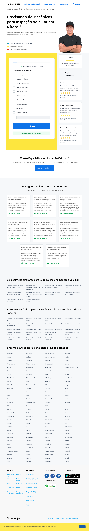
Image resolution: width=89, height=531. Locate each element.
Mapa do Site (30, 500)
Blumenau (68, 392)
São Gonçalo (49, 378)
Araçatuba (48, 461)
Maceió (28, 399)
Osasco (9, 371)
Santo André (29, 367)
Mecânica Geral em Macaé (72, 324)
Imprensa (51, 519)
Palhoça (67, 454)
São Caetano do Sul (31, 385)
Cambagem (20, 108)
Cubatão (9, 458)
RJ (47, 9)
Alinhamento (20, 100)
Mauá (46, 392)
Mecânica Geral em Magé (14, 329)
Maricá (47, 416)
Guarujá (28, 388)
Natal (8, 392)
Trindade (9, 447)
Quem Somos (30, 474)
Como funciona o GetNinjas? (18, 49)
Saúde (18, 487)
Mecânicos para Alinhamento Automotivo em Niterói (15, 286)
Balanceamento (21, 104)
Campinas (48, 367)
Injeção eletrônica (22, 87)
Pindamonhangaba (12, 451)
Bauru (28, 423)
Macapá (47, 458)
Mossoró (67, 451)
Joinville (67, 371)
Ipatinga (9, 440)
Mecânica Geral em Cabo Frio (73, 319)
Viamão (47, 409)
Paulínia (47, 423)
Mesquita (29, 420)
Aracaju (67, 395)
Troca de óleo (20, 96)
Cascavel (9, 427)
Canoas (47, 381)
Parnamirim (10, 416)
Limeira (9, 423)
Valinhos (9, 406)
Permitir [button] (82, 527)
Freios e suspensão (22, 83)
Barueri (67, 360)
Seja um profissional (32, 4)
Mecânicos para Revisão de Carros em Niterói (72, 293)
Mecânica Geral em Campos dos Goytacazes (15, 325)
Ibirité (47, 427)
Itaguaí (28, 454)
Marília (67, 447)
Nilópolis (9, 409)
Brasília (67, 357)
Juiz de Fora (10, 385)
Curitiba (9, 360)
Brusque (9, 454)
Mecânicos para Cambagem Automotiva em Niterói (53, 286)
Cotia (66, 388)
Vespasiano (29, 437)
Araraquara (48, 434)
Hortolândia (49, 399)
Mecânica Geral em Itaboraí (53, 324)
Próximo (31, 126)
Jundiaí (9, 381)
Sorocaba (67, 374)
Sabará (9, 430)
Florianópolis (49, 364)
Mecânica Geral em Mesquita (53, 329)
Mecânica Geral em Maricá (33, 329)
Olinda (66, 399)
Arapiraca (10, 388)
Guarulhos (29, 360)
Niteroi (52, 9)
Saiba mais (53, 526)
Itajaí (8, 395)
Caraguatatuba (49, 430)
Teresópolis (68, 437)
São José (48, 385)
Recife (9, 367)
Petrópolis (48, 420)
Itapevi (47, 395)
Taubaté (28, 413)
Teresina (28, 406)
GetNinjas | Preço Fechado (34, 479)
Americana (29, 416)
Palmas (67, 409)
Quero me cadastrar (44, 168)
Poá (66, 423)
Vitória (28, 381)
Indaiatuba (10, 402)
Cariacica (48, 413)
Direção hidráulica (22, 91)
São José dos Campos (32, 378)
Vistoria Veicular (21, 112)
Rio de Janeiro (49, 353)
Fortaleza (67, 353)
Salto (8, 444)
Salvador (9, 357)
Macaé (66, 413)
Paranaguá (29, 461)
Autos (8, 483)
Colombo (67, 402)
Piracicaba (10, 399)
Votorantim (68, 427)
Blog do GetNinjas (31, 492)
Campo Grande (49, 371)
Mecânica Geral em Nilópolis (73, 329)
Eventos (18, 474)
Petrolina (29, 444)
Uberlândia (68, 381)
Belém (47, 374)
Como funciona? (50, 4)
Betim (28, 395)
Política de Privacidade (71, 519)
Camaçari (67, 416)
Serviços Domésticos (19, 493)
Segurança (64, 4)
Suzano (47, 388)
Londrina (28, 392)
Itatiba (67, 440)
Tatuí (8, 461)
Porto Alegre (11, 364)
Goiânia (28, 357)
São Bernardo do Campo (72, 367)
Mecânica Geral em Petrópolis (50, 333)
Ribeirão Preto (30, 364)
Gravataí (28, 409)
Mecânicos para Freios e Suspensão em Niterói (14, 293)
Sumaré (47, 402)
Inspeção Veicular (40, 9)
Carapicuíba (68, 385)
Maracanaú (10, 437)
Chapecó (28, 440)
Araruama (48, 440)
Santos (67, 364)
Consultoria (10, 487)
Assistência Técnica (10, 475)
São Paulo (29, 353)
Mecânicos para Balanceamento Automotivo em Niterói (34, 287)
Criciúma (48, 444)
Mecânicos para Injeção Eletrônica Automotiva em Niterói (34, 294)
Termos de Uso (59, 519)
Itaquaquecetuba (31, 402)
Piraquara (10, 434)
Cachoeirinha (11, 413)
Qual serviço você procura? (22, 71)
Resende (28, 458)
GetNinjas (10, 9)
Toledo (28, 451)
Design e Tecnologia (10, 493)
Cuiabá (9, 374)
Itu (27, 427)
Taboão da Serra (12, 378)
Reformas (19, 483)
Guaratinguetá (49, 451)
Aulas (8, 479)
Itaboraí (67, 430)
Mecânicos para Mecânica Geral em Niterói (52, 293)
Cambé (67, 458)
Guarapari (67, 444)
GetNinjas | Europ (31, 483)
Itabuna (67, 461)
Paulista (67, 420)
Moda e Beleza (18, 479)
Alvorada (9, 420)
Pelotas (28, 434)
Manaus (28, 371)
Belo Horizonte (50, 357)
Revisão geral (20, 75)
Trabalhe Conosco (31, 487)
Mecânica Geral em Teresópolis (50, 338)
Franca (28, 430)
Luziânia (47, 447)
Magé (47, 437)
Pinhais (47, 406)
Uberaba (67, 434)
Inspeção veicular (22, 79)
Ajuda (27, 505)
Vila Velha (29, 374)
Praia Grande (68, 378)
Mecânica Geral (28, 9)
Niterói (47, 360)
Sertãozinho (49, 454)
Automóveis (18, 9)
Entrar (77, 4)
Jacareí (67, 406)
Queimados (29, 447)
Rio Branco (10, 353)
